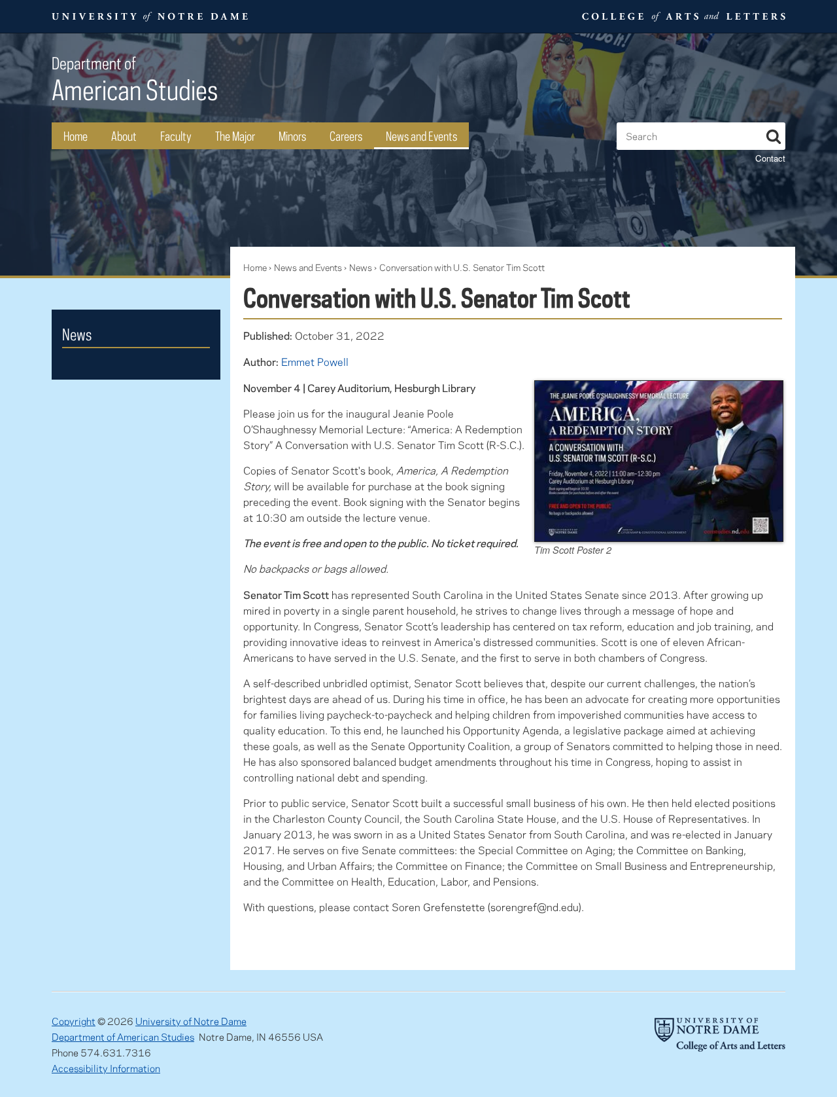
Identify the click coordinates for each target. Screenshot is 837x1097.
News (360, 267)
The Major (235, 135)
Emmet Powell (315, 362)
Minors (292, 135)
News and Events (421, 135)
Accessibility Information (106, 1068)
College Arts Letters (682, 16)
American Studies (135, 79)
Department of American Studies (123, 1036)
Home (75, 135)
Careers (346, 135)
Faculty (176, 135)
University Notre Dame (150, 16)
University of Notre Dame (191, 1021)
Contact (770, 158)
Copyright (73, 1021)
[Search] (773, 134)
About (124, 135)
